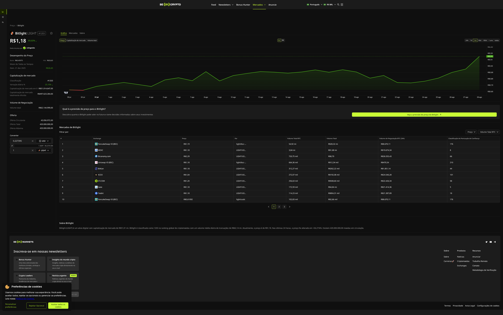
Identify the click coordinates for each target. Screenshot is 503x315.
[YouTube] (490, 242)
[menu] (3, 17)
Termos (447, 305)
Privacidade (458, 305)
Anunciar (476, 256)
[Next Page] (290, 207)
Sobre (82, 33)
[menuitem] (3, 11)
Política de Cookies (25, 298)
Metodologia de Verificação (484, 270)
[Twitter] (486, 242)
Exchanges (462, 265)
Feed (213, 4)
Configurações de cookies (488, 305)
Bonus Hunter (243, 4)
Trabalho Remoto (479, 261)
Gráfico (64, 33)
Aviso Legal (470, 305)
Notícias (460, 256)
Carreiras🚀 (449, 261)
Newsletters (225, 4)
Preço (12, 25)
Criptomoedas (463, 261)
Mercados (258, 4)
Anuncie (273, 4)
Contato (475, 265)
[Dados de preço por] (29, 48)
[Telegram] (495, 242)
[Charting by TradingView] (66, 93)
